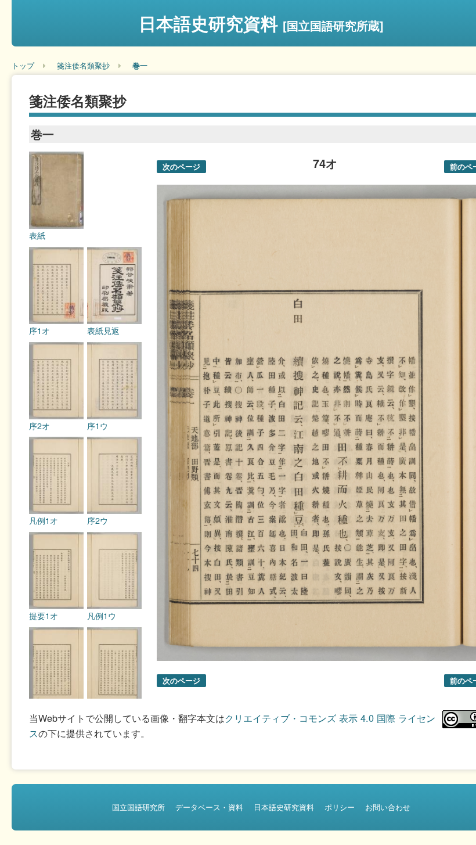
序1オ (39, 330)
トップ (23, 65)
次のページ (181, 166)
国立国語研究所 (138, 806)
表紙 (37, 235)
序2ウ (97, 520)
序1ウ (97, 426)
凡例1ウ (101, 615)
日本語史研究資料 (261, 22)
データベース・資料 (209, 806)
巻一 (139, 65)
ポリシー (339, 806)
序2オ (39, 426)
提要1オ (43, 615)
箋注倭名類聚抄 (83, 65)
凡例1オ (43, 520)
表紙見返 (103, 330)
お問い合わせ (387, 806)
